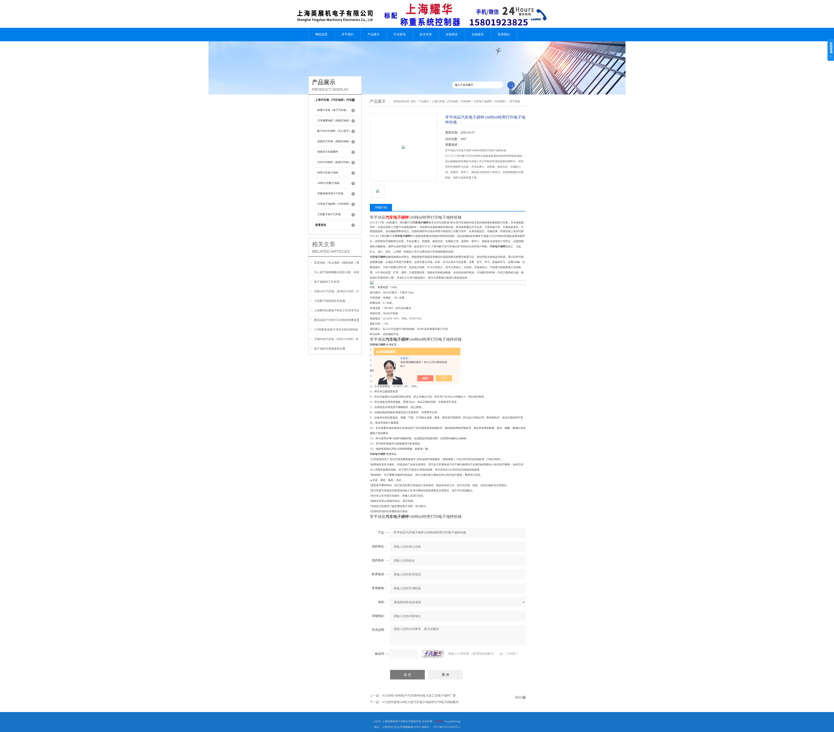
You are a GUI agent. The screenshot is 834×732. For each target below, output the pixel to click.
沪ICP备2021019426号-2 (446, 727)
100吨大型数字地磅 (328, 183)
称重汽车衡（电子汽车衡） (333, 110)
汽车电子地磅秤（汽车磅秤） (334, 203)
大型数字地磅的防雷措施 (329, 300)
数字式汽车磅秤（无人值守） (334, 130)
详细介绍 (381, 207)
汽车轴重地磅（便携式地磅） (334, 120)
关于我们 (347, 34)
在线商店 (452, 34)
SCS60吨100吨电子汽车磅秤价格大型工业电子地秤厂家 (419, 695)
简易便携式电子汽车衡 (330, 193)
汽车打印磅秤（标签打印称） (334, 162)
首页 (413, 101)
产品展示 (373, 34)
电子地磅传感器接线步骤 (329, 348)
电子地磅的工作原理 (326, 281)
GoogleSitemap (452, 721)
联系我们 (504, 34)
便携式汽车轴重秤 (327, 151)
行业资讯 (400, 34)
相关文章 (323, 244)
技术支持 (426, 34)
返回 (518, 697)
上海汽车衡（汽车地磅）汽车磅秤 (451, 101)
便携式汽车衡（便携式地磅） (334, 141)
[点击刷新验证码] (433, 654)
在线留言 (478, 34)
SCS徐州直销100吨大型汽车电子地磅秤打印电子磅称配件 (420, 702)
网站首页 (321, 34)
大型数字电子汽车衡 (329, 214)
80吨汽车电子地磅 (327, 172)
